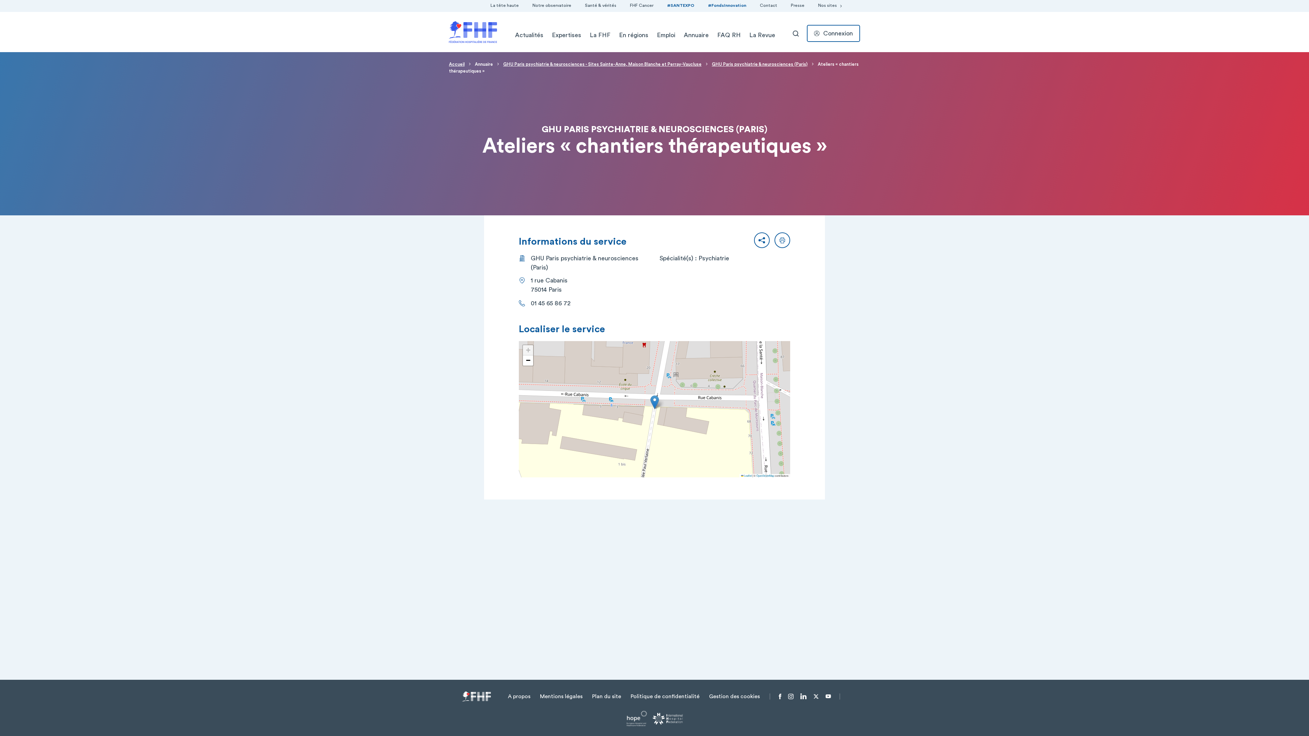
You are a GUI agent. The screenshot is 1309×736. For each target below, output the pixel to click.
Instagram (790, 696)
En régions (633, 35)
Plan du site (606, 696)
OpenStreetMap (765, 475)
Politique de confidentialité (665, 696)
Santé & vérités (600, 5)
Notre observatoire (551, 5)
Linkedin (803, 696)
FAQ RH (729, 35)
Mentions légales (561, 696)
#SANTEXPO (680, 5)
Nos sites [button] (827, 5)
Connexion (838, 33)
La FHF (600, 35)
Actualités (529, 35)
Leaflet (747, 475)
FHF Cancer (641, 5)
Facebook (780, 696)
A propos (519, 696)
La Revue (762, 35)
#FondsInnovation (727, 5)
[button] (762, 240)
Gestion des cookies (734, 696)
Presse (797, 5)
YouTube (828, 696)
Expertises (566, 35)
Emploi (666, 35)
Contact (768, 5)
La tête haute (505, 5)
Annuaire (696, 35)
